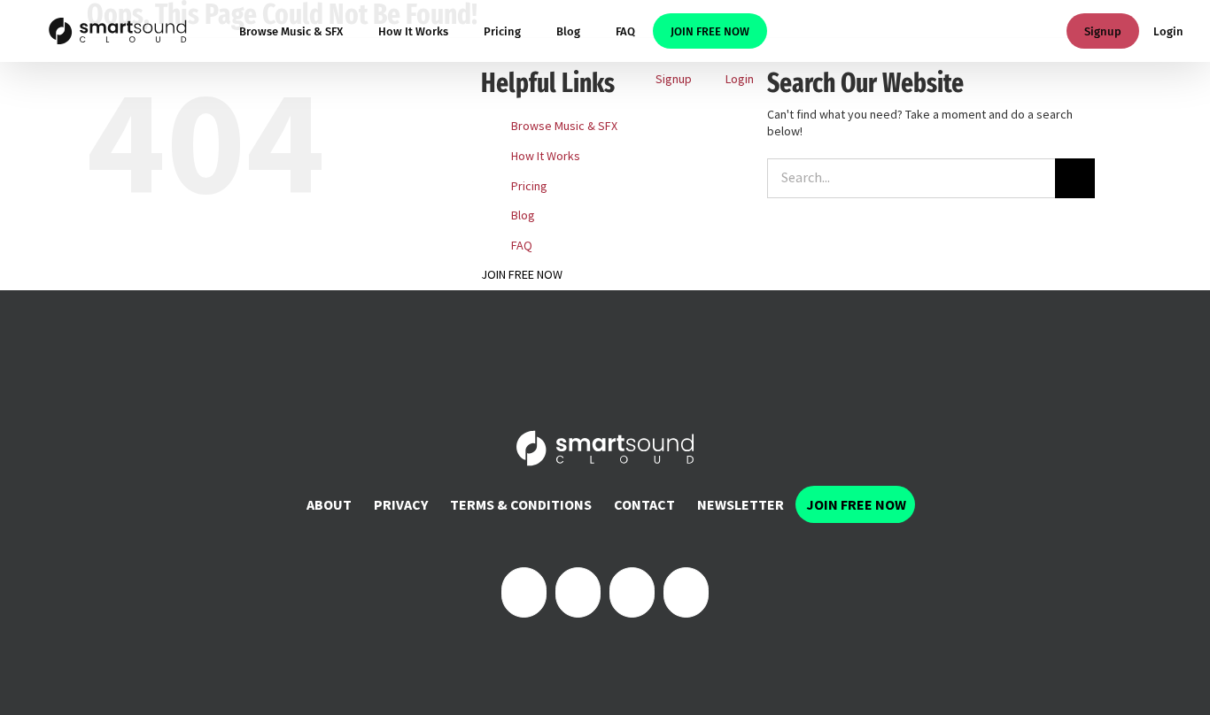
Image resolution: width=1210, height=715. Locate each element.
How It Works (545, 156)
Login (1168, 31)
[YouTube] (686, 592)
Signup (1102, 31)
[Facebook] (524, 592)
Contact (644, 504)
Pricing (529, 186)
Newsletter (740, 504)
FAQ (521, 245)
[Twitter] (578, 592)
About (329, 504)
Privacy (401, 504)
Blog (523, 215)
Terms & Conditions (521, 504)
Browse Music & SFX (564, 126)
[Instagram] (632, 592)
